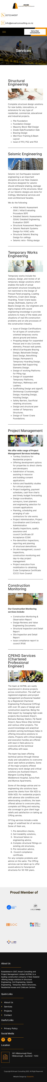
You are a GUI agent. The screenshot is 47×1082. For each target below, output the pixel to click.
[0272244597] (3, 15)
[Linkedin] (9, 1040)
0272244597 (11, 15)
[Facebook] (3, 1040)
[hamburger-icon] (4, 32)
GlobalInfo (30, 1077)
